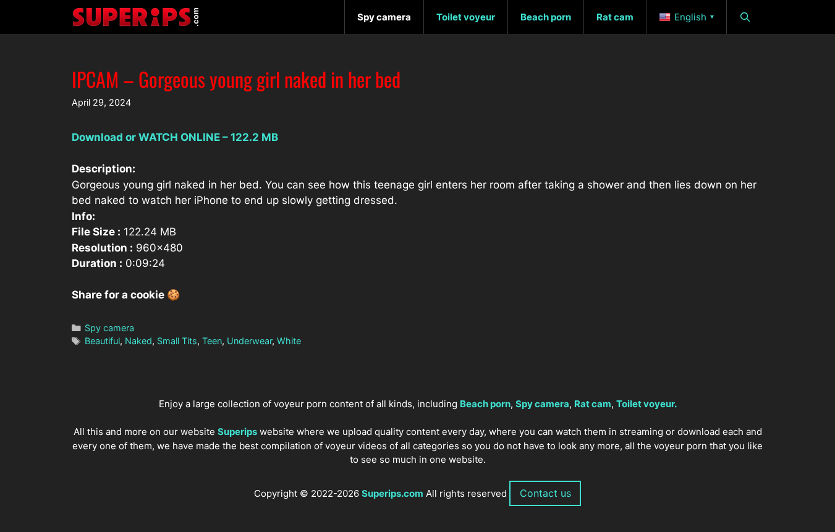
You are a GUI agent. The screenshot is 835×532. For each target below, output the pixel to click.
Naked (138, 341)
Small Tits (177, 341)
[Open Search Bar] (745, 17)
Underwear (249, 341)
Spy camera (109, 328)
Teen (212, 341)
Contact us (545, 493)
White (289, 341)
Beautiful (102, 341)
